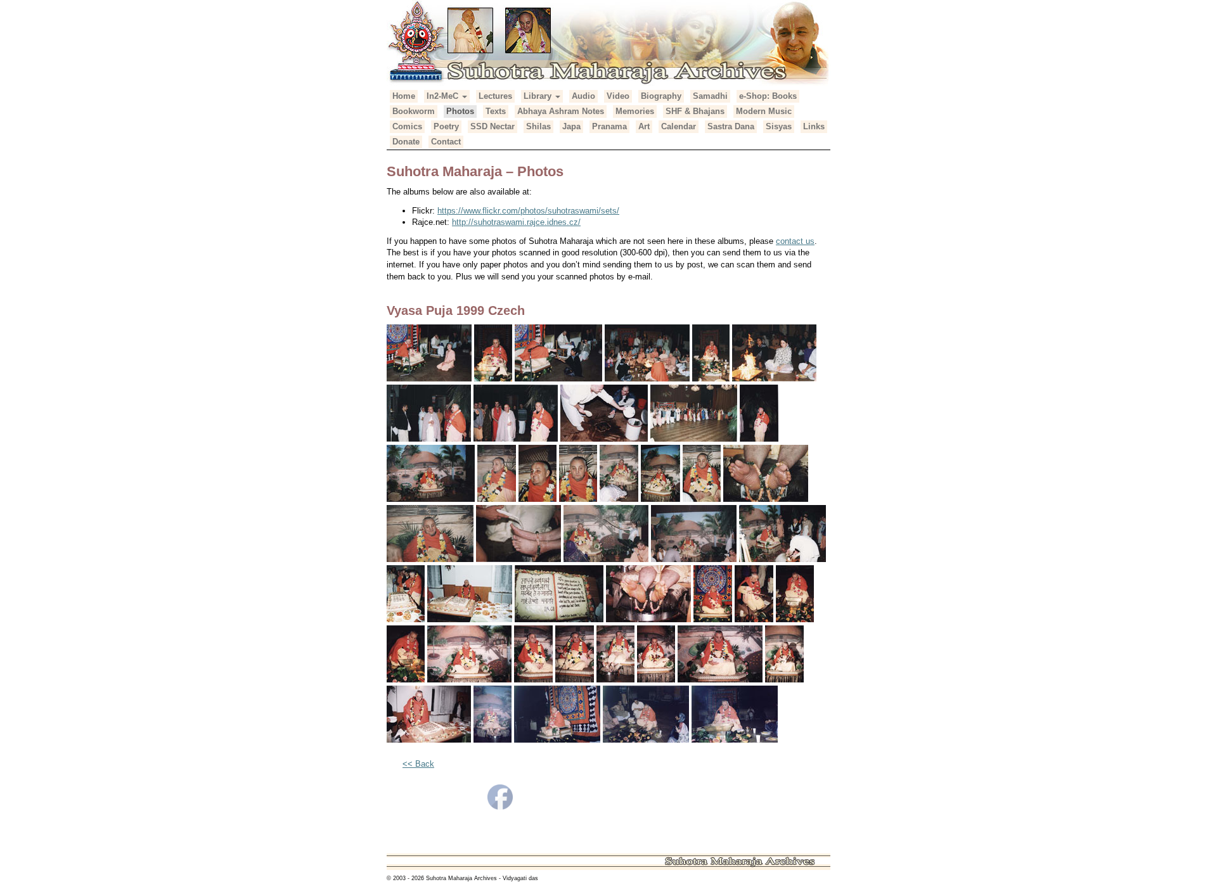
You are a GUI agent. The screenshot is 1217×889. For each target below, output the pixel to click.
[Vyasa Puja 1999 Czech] (429, 354)
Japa (571, 126)
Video (618, 96)
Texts (496, 111)
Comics (407, 126)
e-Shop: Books (768, 96)
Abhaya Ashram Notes (560, 111)
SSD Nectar (492, 126)
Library (539, 96)
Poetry (446, 126)
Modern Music (764, 111)
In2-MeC (444, 96)
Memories (634, 111)
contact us (795, 241)
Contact (446, 141)
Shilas (538, 126)
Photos (460, 111)
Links (814, 126)
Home (403, 96)
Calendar (678, 126)
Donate (406, 141)
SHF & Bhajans (695, 111)
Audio (583, 96)
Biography (661, 96)
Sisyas (779, 126)
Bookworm (413, 111)
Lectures (495, 96)
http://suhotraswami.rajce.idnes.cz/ (516, 222)
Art (644, 126)
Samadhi (710, 96)
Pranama (609, 126)
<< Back (418, 764)
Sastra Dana (730, 126)
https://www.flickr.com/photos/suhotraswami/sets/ (528, 210)
